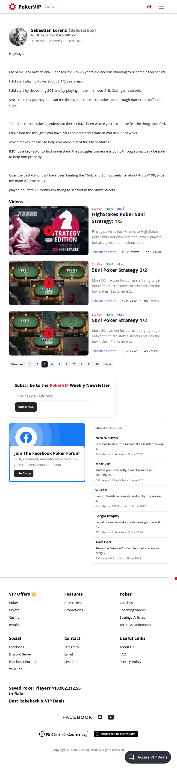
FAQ (123, 655)
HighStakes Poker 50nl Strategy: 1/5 (118, 219)
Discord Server (20, 655)
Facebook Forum (22, 662)
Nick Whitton (106, 438)
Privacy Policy (130, 662)
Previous (17, 364)
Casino (14, 618)
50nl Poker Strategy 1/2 (119, 321)
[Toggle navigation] (161, 6)
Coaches (126, 603)
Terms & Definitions (135, 625)
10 (97, 364)
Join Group (24, 473)
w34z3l (101, 491)
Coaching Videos (133, 610)
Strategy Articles (132, 618)
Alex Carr (103, 543)
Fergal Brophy (107, 517)
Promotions (73, 610)
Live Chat (71, 662)
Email (68, 655)
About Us (127, 647)
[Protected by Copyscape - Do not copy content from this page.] (116, 734)
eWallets (15, 625)
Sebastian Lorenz (104, 252)
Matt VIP (102, 464)
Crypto (14, 610)
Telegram (71, 647)
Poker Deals (73, 603)
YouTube (15, 669)
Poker (13, 603)
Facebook (16, 647)
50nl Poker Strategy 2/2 (119, 270)
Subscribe (26, 407)
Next (107, 364)
